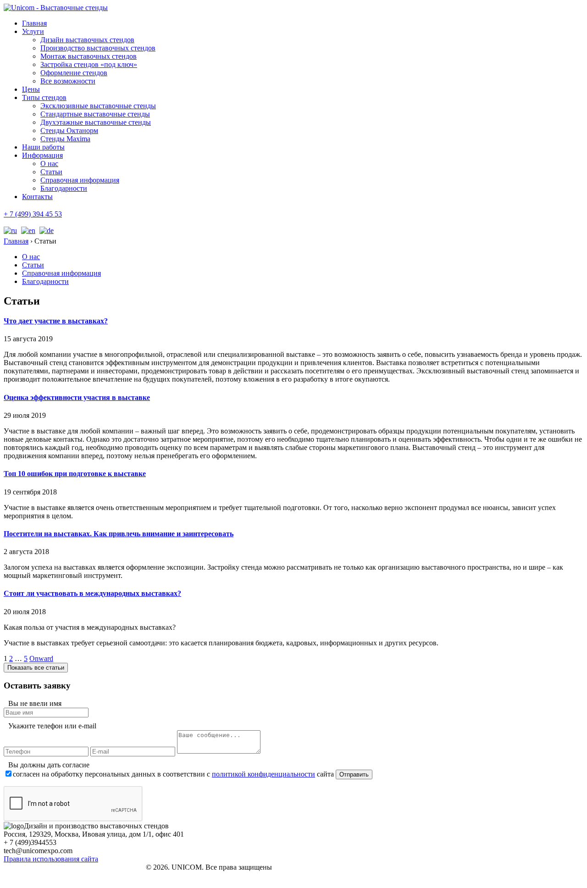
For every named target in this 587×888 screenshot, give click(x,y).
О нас (49, 163)
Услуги (33, 31)
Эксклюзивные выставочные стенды (98, 106)
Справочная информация (79, 180)
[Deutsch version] (45, 230)
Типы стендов (44, 97)
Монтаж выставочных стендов (88, 56)
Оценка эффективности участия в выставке (77, 397)
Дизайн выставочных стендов (87, 40)
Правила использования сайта (51, 859)
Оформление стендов (73, 73)
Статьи (51, 172)
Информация (42, 155)
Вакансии (33, 876)
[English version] (27, 230)
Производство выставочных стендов (97, 48)
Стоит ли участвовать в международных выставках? (92, 593)
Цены (31, 89)
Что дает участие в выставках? (56, 321)
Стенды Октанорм (69, 130)
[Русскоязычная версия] (10, 230)
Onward (41, 658)
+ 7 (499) (33, 214)
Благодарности (63, 188)
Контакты (37, 196)
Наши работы (43, 147)
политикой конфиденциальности (263, 774)
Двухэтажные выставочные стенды (95, 122)
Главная (34, 23)
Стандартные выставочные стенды (95, 114)
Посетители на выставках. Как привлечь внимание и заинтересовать (118, 534)
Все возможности (67, 81)
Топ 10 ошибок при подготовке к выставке (75, 473)
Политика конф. (40, 868)
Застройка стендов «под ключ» (88, 64)
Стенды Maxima (65, 139)
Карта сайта (35, 884)
